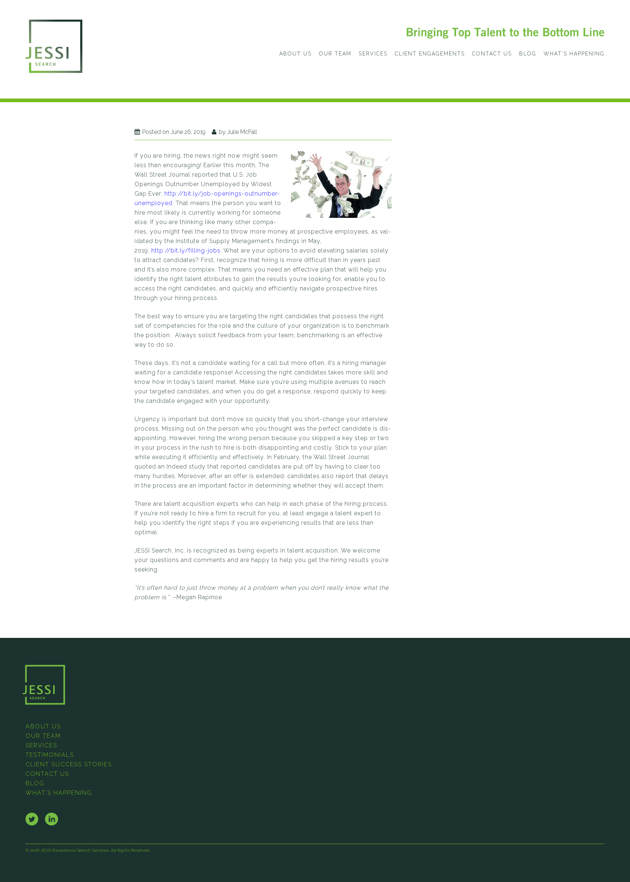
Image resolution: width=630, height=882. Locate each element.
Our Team (335, 54)
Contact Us (492, 54)
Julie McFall (242, 131)
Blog (527, 54)
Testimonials (50, 754)
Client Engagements (430, 54)
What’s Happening (574, 54)
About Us (295, 54)
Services (373, 54)
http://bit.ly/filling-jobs (186, 250)
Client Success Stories (69, 764)
